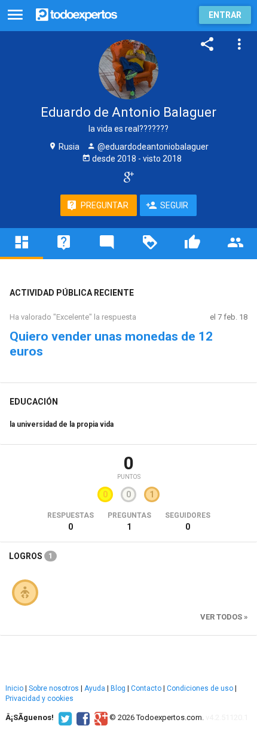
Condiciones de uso (200, 688)
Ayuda (94, 688)
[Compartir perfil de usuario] (207, 44)
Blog (118, 688)
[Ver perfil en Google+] (126, 176)
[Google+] (99, 718)
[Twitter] (64, 718)
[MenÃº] (15, 15)
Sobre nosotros (54, 688)
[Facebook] (82, 718)
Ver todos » (224, 616)
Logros (31, 556)
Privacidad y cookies (39, 698)
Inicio (14, 688)
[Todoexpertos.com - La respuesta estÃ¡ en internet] (76, 13)
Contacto (146, 688)
